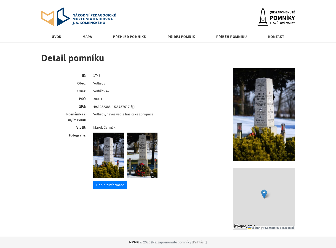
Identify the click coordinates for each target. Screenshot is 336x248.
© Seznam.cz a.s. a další (278, 228)
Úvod (56, 36)
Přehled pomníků (130, 36)
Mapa (87, 36)
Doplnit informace (110, 185)
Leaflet (255, 228)
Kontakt (276, 36)
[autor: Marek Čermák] (108, 155)
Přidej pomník (181, 36)
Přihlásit (199, 242)
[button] (264, 194)
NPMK (134, 242)
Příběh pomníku (231, 36)
